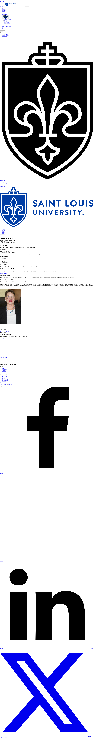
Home (1, 235)
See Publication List (3, 273)
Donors (5, 21)
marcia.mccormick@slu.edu (4, 331)
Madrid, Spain (10, 384)
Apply (3, 25)
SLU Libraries (4, 36)
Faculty (9, 235)
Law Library (11, 338)
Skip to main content (3, 0)
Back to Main (2, 1)
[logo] (47, 179)
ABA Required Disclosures (4, 338)
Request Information (3, 382)
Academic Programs (5, 35)
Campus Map (4, 369)
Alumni (5, 20)
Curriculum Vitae (3, 287)
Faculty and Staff (7, 23)
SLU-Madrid (4, 381)
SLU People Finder (5, 34)
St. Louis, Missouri (3, 384)
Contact (3, 27)
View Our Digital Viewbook (6, 26)
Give (3, 28)
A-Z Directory (4, 371)
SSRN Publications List (9, 287)
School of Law (2, 180)
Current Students (6, 22)
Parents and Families (7, 19)
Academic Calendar (5, 38)
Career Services (15, 338)
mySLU (3, 368)
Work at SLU (4, 370)
